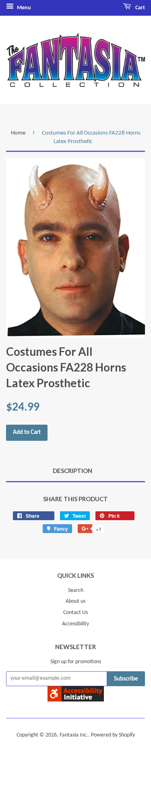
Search (75, 590)
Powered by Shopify (113, 735)
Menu (23, 8)
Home (18, 133)
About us (75, 601)
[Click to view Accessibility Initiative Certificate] (76, 700)
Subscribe (126, 679)
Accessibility (75, 624)
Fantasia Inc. (74, 735)
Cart (139, 8)
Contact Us (75, 612)
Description (72, 470)
